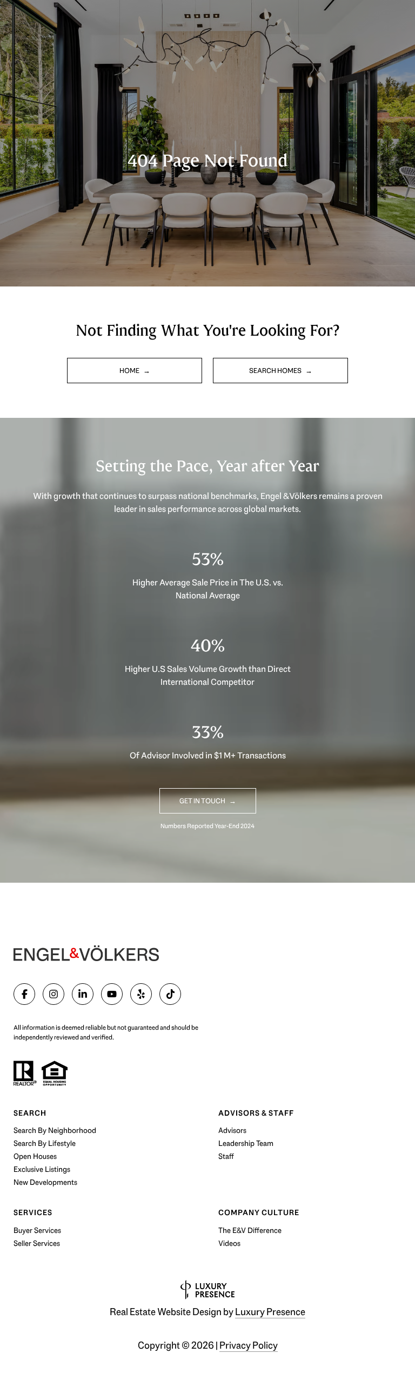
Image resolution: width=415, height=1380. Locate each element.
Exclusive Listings (42, 1169)
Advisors (232, 1130)
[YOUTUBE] (112, 994)
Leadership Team (245, 1143)
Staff (226, 1156)
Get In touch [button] (202, 800)
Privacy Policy (248, 1345)
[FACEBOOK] (24, 994)
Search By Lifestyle (45, 1143)
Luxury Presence (270, 1311)
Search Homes (276, 370)
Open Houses (35, 1156)
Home (129, 370)
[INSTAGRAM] (53, 994)
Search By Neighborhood (55, 1130)
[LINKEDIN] (82, 994)
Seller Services (37, 1243)
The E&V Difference (250, 1230)
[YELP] (141, 994)
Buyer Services (37, 1230)
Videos (229, 1243)
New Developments (45, 1182)
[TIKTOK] (170, 994)
